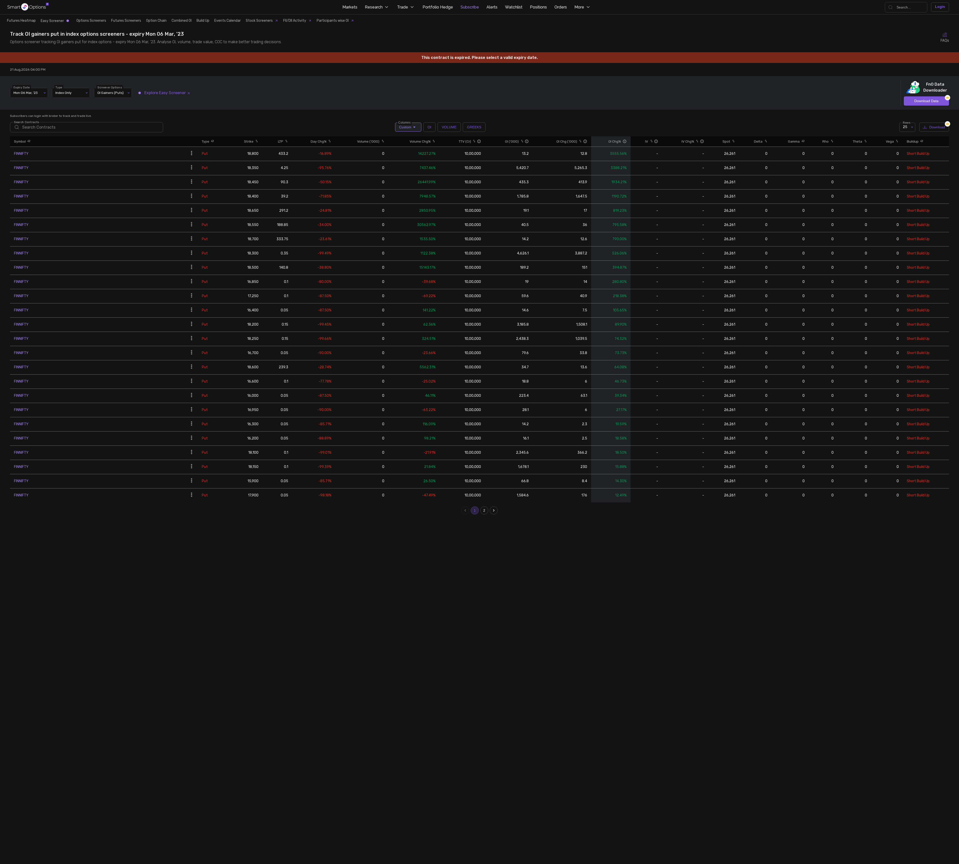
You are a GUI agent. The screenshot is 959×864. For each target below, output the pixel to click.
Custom (404, 126)
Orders (560, 7)
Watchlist (513, 7)
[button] (28, 141)
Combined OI (182, 20)
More (579, 7)
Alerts (491, 7)
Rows (906, 122)
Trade (402, 7)
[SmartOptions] (28, 7)
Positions (538, 7)
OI (429, 127)
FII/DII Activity (294, 20)
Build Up (203, 20)
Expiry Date (21, 87)
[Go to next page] (494, 510)
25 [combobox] (905, 127)
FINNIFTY (21, 154)
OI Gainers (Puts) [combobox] (110, 93)
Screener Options (109, 87)
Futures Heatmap (21, 20)
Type (58, 87)
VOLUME (449, 127)
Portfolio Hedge (438, 7)
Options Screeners (91, 20)
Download (937, 127)
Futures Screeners (126, 20)
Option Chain (156, 20)
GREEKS (474, 127)
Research (374, 7)
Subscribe (470, 7)
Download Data (926, 101)
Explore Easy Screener (165, 92)
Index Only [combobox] (63, 93)
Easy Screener (52, 21)
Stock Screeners (259, 20)
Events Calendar (227, 20)
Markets (349, 7)
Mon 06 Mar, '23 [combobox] (25, 93)
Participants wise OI (333, 20)
